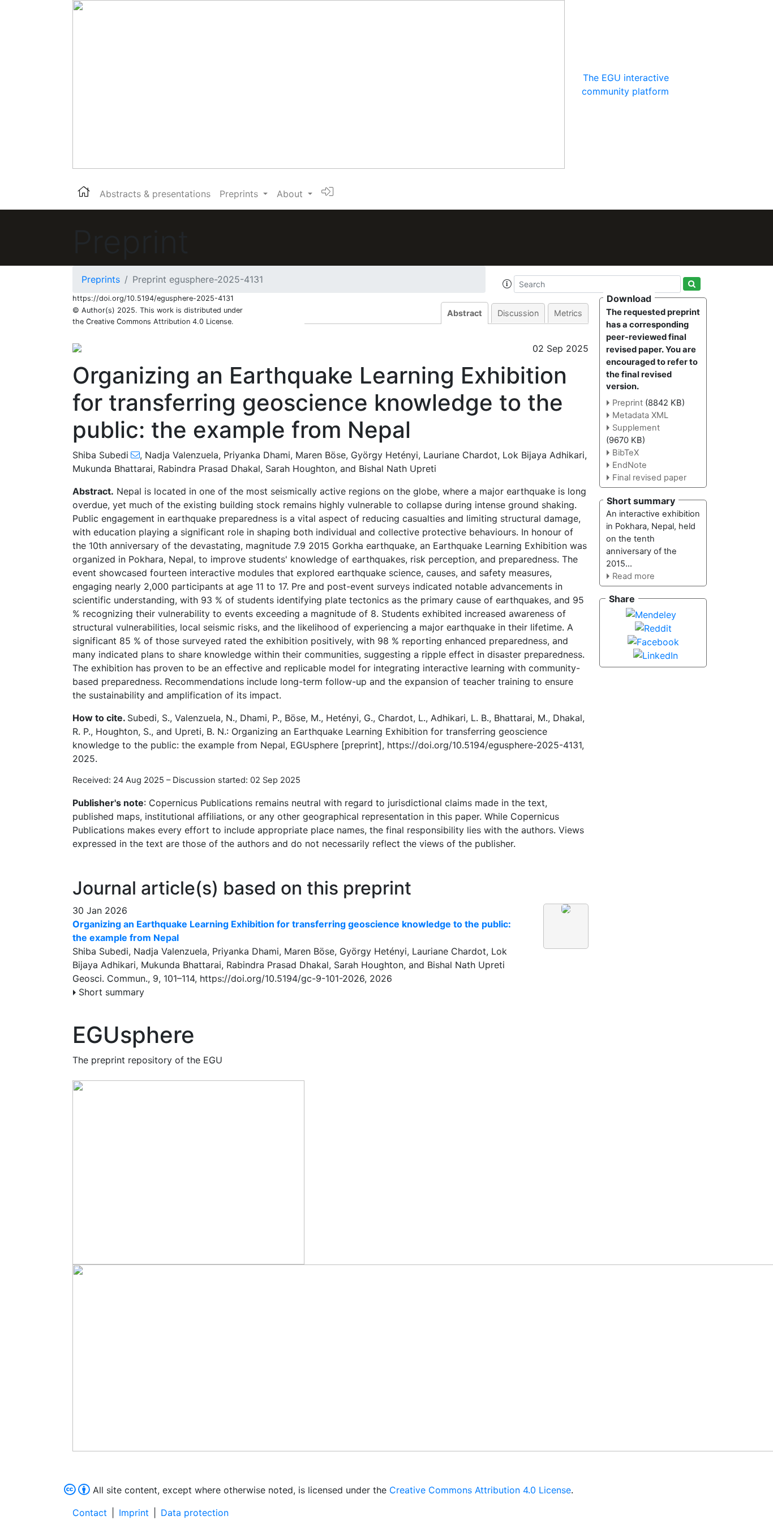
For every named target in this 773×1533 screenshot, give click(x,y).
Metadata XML (640, 415)
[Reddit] (653, 627)
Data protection (195, 1512)
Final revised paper (649, 477)
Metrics (568, 313)
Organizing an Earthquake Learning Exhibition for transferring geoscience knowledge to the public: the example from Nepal (291, 930)
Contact (89, 1512)
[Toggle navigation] (685, 84)
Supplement (636, 428)
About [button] (291, 193)
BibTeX (625, 453)
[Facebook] (653, 640)
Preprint (627, 403)
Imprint (134, 1512)
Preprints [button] (240, 193)
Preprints (100, 279)
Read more (633, 576)
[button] (507, 283)
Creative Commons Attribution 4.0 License (480, 1490)
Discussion (518, 313)
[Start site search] (692, 284)
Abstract (464, 313)
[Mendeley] (651, 613)
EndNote (629, 465)
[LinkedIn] (655, 654)
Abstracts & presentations (155, 193)
